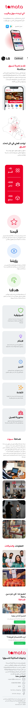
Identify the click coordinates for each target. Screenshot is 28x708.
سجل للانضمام (19, 622)
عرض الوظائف (19, 643)
